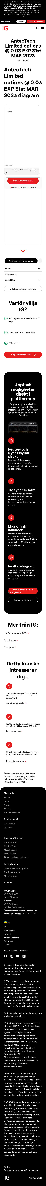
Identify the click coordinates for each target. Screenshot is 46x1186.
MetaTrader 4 (10, 849)
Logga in (21, 21)
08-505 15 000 (11, 894)
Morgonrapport (11, 876)
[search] (37, 28)
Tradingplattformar (13, 837)
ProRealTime (10, 853)
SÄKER (23, 188)
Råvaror (7, 808)
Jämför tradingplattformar (16, 857)
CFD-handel (9, 823)
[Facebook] (5, 956)
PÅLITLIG (33, 188)
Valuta (7, 797)
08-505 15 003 (11, 903)
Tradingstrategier (12, 872)
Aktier (7, 805)
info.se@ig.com (11, 897)
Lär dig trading (11, 864)
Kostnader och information (21, 261)
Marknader (9, 793)
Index (6, 801)
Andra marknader (12, 812)
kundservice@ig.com (14, 907)
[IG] (5, 28)
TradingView (10, 846)
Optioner (8, 827)
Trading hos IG (11, 819)
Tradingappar (10, 842)
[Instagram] (11, 956)
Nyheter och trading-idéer (16, 868)
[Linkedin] (24, 956)
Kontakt (8, 882)
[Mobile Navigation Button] (42, 28)
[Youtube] (17, 956)
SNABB (14, 188)
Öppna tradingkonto (36, 21)
